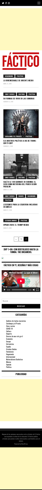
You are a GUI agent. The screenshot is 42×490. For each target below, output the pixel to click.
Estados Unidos (11, 220)
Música (8, 362)
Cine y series (9, 94)
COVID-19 (9, 328)
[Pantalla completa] (37, 290)
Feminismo (10, 351)
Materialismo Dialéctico (14, 359)
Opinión (8, 364)
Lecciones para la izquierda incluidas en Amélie (20, 205)
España (8, 346)
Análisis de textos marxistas (16, 321)
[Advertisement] (21, 29)
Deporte (9, 333)
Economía (9, 339)
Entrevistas (10, 344)
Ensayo (21, 196)
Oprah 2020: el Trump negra (16, 225)
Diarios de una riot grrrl (14, 336)
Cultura (21, 94)
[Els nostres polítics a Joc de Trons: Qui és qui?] (21, 123)
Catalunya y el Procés (13, 136)
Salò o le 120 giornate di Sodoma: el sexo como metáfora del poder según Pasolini (20, 184)
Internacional (10, 357)
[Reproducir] (4, 290)
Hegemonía (9, 76)
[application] (21, 281)
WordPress (24, 444)
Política (20, 76)
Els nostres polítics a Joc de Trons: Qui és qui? (19, 141)
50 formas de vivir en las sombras (18, 98)
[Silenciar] (34, 290)
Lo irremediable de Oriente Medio (18, 80)
